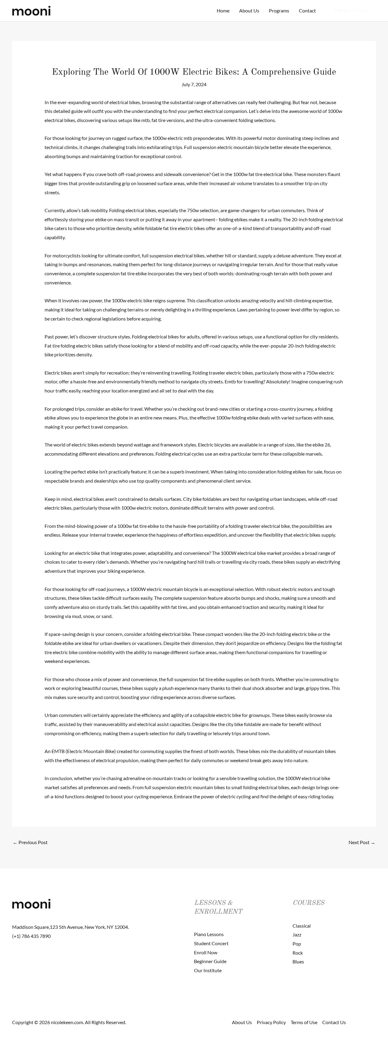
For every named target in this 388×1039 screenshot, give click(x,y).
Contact (307, 10)
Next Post (362, 842)
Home (223, 10)
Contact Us (334, 1022)
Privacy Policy (271, 1022)
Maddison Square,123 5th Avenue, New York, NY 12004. (70, 927)
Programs (279, 10)
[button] (351, 11)
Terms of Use (304, 1022)
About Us (249, 10)
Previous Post (30, 842)
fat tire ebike (146, 526)
